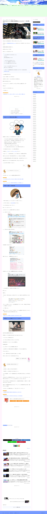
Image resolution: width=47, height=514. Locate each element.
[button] (43, 19)
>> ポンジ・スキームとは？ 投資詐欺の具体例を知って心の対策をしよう (13, 182)
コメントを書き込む (16, 507)
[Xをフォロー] (16, 446)
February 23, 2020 (6, 71)
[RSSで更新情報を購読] (19, 446)
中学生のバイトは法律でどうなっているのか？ (17, 113)
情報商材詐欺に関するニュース (11, 43)
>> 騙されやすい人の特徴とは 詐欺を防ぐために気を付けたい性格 (12, 315)
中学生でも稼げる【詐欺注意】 (15, 112)
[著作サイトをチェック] (14, 446)
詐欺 (11, 425)
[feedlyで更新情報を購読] (17, 446)
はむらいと (38, 76)
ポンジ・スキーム (14, 151)
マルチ (8, 151)
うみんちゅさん (40, 63)
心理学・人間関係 (5, 425)
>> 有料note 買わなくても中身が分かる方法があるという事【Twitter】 (13, 395)
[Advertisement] (23, 12)
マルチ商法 (9, 425)
